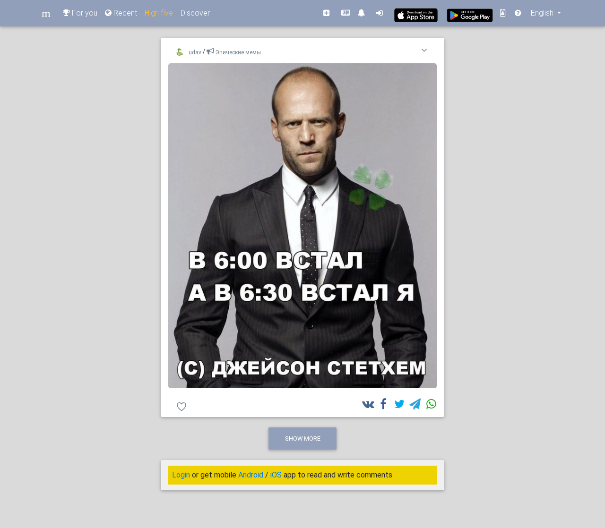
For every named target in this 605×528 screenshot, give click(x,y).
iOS (276, 474)
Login (181, 474)
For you (83, 13)
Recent (124, 13)
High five (159, 13)
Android (250, 474)
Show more (302, 438)
